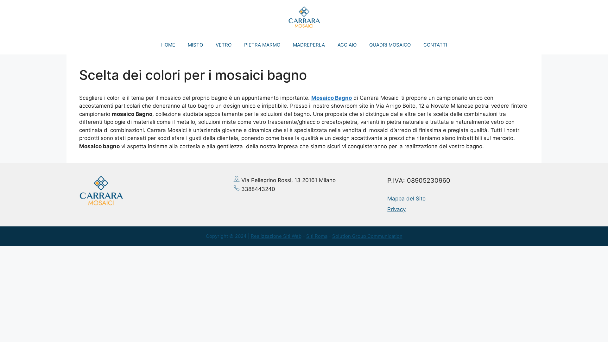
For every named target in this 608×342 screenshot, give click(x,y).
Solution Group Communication (367, 236)
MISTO (195, 45)
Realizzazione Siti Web (276, 236)
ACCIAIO (347, 45)
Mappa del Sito (406, 198)
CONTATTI (435, 45)
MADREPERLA (309, 45)
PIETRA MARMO (262, 45)
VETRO (223, 45)
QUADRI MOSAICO (390, 45)
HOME (168, 45)
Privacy (396, 209)
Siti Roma (316, 236)
